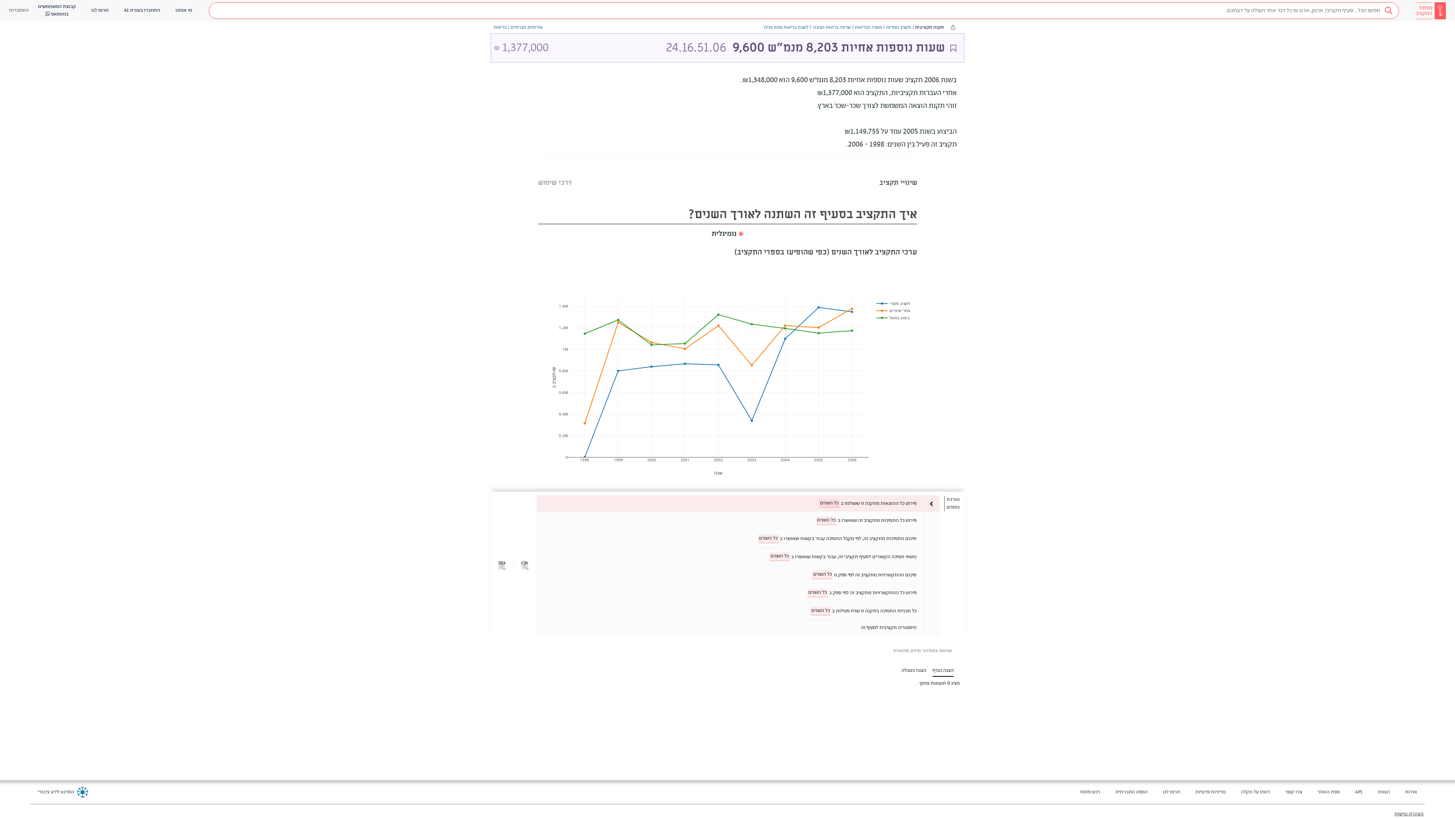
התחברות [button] (19, 10)
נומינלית (724, 234)
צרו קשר (1293, 792)
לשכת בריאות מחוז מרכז (786, 27)
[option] (738, 503)
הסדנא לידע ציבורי (56, 792)
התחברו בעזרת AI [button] (142, 10)
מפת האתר (1328, 792)
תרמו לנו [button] (100, 10)
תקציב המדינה (898, 27)
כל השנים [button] (829, 503)
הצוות (1384, 792)
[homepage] (1431, 10)
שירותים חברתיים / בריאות (518, 27)
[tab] (898, 173)
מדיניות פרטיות (1210, 792)
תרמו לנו (1171, 792)
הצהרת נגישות (1409, 814)
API (1359, 792)
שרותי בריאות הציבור (831, 27)
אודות (1411, 792)
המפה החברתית (1132, 792)
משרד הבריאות (868, 27)
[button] (804, 10)
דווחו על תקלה (1255, 792)
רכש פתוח (1090, 792)
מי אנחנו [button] (183, 10)
